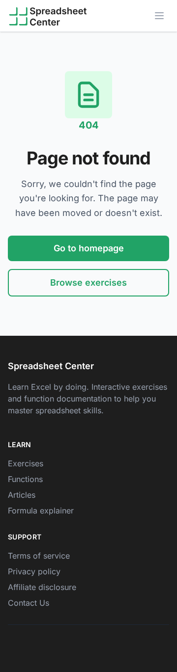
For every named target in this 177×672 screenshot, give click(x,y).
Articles (21, 495)
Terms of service (39, 556)
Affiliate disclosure (42, 587)
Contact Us (28, 603)
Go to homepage (89, 248)
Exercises (25, 463)
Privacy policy (34, 571)
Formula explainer (41, 510)
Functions (25, 479)
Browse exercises (88, 282)
